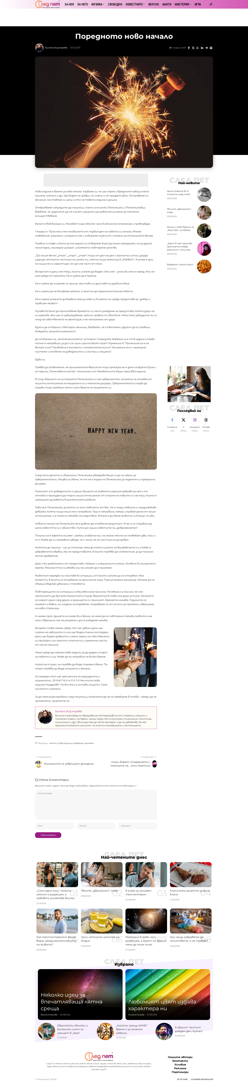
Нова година (64, 743)
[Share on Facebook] (189, 48)
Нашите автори (180, 1057)
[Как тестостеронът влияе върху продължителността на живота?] (57, 921)
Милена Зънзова (136, 1014)
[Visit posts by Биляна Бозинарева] (39, 48)
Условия (180, 1064)
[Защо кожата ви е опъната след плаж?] (204, 195)
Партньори (180, 1072)
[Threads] (206, 423)
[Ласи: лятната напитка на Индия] (102, 921)
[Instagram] (194, 423)
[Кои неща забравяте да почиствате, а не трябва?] (191, 921)
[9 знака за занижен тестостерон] (146, 874)
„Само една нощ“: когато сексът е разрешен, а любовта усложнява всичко (55, 894)
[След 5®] (47, 4)
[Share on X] (193, 48)
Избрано (124, 964)
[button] (210, 4)
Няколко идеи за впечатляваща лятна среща (71, 1001)
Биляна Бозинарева (56, 47)
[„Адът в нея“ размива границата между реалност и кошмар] (204, 248)
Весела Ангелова (49, 1014)
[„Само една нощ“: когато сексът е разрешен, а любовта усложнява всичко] (57, 874)
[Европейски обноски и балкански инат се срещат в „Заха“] (46, 1031)
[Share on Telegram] (207, 48)
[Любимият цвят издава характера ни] (167, 994)
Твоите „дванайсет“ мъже (99, 890)
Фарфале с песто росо (180, 264)
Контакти (180, 1060)
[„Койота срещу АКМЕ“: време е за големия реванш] (105, 1031)
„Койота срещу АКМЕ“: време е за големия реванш (132, 1029)
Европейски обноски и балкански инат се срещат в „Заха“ (72, 1029)
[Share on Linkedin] (202, 48)
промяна (89, 743)
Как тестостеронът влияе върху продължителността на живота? (56, 941)
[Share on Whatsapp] (198, 48)
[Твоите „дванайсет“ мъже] (204, 213)
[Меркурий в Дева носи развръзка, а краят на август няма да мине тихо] (146, 921)
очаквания (77, 743)
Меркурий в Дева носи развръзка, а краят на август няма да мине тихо (146, 941)
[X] (183, 423)
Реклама (180, 1068)
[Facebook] (172, 423)
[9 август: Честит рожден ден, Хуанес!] (164, 1031)
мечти (53, 743)
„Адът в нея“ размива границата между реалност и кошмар (179, 246)
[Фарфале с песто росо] (204, 266)
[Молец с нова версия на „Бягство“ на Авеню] (204, 230)
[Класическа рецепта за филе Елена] (191, 874)
